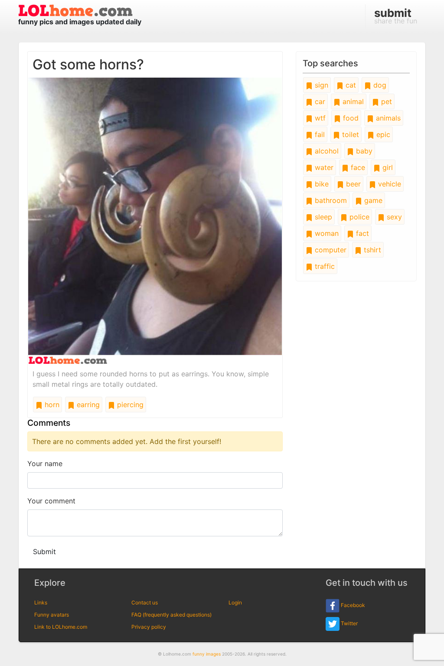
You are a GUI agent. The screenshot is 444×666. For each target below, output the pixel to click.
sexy (393, 216)
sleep (322, 216)
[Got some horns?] (155, 220)
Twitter (349, 623)
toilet (349, 134)
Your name (44, 463)
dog (378, 85)
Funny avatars (51, 614)
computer (329, 249)
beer (352, 184)
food (350, 118)
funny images (207, 653)
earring (87, 404)
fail (319, 134)
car (319, 101)
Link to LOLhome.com (60, 627)
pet (385, 101)
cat (349, 85)
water (323, 167)
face (357, 167)
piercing (129, 404)
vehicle (388, 184)
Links (40, 602)
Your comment (51, 500)
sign (320, 85)
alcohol (326, 151)
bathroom (330, 200)
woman (326, 233)
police (358, 216)
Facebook (352, 605)
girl (386, 167)
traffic (324, 266)
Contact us (144, 602)
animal (352, 101)
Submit (44, 551)
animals (387, 118)
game (372, 200)
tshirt (371, 249)
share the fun (395, 15)
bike (321, 184)
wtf (319, 118)
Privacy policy (148, 627)
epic (382, 134)
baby (363, 151)
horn (50, 404)
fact (361, 233)
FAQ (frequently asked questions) (171, 614)
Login (235, 602)
